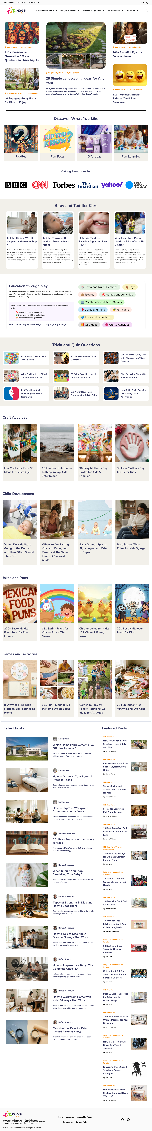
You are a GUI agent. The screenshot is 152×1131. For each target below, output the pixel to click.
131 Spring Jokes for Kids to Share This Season (55, 632)
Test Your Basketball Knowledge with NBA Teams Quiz (31, 393)
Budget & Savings (68, 10)
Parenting (131, 10)
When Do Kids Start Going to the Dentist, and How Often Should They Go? (19, 550)
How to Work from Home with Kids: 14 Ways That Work (72, 998)
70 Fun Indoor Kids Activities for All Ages (131, 707)
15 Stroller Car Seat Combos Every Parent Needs (114, 882)
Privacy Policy (81, 1122)
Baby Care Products (111, 872)
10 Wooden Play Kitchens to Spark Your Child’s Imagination (115, 924)
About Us (70, 1117)
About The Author (84, 1117)
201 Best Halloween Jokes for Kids (130, 630)
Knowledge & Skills (45, 10)
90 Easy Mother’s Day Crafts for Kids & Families (93, 472)
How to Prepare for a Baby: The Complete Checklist (73, 967)
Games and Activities (20, 654)
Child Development (18, 493)
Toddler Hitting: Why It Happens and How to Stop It (22, 241)
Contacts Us (68, 1122)
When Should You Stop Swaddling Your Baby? (68, 872)
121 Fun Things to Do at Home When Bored (56, 707)
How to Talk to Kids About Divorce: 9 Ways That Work (70, 935)
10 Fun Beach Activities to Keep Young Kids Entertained (57, 472)
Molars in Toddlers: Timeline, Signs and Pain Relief (93, 241)
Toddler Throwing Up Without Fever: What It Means (56, 241)
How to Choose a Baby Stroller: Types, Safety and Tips (115, 744)
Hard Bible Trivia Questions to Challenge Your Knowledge (134, 393)
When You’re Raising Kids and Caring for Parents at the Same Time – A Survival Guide (55, 552)
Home (60, 1117)
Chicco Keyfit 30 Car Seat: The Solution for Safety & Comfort (114, 974)
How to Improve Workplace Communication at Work (70, 809)
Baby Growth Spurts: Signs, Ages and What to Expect (94, 548)
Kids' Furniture (109, 737)
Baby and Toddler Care (76, 205)
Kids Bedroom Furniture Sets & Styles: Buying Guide (115, 767)
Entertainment (114, 10)
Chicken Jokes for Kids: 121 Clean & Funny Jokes (94, 632)
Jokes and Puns (15, 577)
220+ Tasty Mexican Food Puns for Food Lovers (17, 632)
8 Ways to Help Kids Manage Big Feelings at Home (19, 709)
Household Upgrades (92, 10)
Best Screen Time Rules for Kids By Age (131, 546)
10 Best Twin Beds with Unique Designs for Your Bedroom (115, 1020)
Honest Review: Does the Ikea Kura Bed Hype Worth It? (115, 1093)
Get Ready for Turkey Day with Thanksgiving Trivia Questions (133, 358)
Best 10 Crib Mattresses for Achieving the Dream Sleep (115, 997)
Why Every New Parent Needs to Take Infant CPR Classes (129, 241)
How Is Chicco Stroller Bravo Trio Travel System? (114, 1045)
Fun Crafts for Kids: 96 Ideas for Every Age (18, 470)
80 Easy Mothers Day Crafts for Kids (131, 470)
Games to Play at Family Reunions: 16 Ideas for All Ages (92, 709)
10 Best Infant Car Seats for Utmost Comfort (112, 949)
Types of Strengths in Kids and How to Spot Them (72, 904)
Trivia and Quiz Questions (76, 345)
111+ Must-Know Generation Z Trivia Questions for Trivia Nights (22, 56)
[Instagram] (147, 3)
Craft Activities (15, 417)
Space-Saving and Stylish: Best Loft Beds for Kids (115, 789)
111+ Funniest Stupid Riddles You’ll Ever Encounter (126, 98)
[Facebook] (142, 3)
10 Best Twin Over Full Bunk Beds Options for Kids (115, 831)
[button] (147, 10)
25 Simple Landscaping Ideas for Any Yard (75, 80)
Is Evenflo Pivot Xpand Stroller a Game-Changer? (115, 1070)
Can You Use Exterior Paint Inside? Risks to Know (70, 1030)
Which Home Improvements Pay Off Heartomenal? (73, 746)
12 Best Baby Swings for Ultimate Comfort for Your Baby (114, 857)
